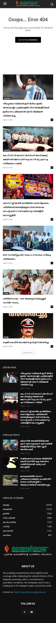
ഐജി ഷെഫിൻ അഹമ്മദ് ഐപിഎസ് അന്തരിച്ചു (26, 342)
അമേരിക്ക (7, 98)
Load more (27, 352)
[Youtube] (31, 612)
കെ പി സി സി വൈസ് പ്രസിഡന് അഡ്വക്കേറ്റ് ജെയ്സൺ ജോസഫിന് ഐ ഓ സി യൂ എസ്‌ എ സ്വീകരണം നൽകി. (25, 159)
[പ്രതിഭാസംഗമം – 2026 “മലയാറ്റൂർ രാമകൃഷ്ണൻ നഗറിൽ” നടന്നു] (28, 282)
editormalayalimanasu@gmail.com (30, 592)
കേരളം (6, 293)
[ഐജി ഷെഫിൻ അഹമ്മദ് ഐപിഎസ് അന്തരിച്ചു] (28, 325)
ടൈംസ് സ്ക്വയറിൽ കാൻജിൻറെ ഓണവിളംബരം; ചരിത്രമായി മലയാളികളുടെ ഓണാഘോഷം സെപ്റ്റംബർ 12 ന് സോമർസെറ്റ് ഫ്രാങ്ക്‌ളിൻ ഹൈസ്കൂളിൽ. (35, 417)
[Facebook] (24, 612)
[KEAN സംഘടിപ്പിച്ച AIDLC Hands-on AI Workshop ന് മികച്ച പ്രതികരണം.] (28, 238)
